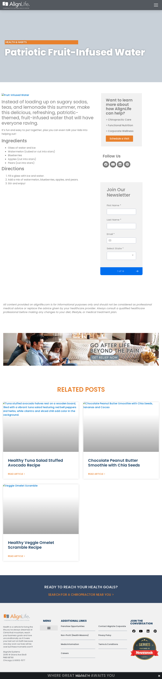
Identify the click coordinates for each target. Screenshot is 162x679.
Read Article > (16, 473)
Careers (65, 653)
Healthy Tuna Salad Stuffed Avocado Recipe (35, 463)
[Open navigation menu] (156, 5)
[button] (49, 628)
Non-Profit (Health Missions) (75, 635)
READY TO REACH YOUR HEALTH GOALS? (81, 587)
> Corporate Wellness (120, 131)
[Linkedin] (120, 164)
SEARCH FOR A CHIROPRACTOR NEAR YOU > (81, 595)
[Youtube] (113, 164)
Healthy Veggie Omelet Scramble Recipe (31, 545)
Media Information (70, 644)
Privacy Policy (104, 635)
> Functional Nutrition (119, 125)
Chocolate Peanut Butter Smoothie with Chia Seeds (114, 463)
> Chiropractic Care (118, 119)
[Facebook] (106, 164)
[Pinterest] (127, 164)
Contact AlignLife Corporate (112, 626)
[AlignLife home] (16, 5)
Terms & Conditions (108, 644)
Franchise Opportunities (72, 626)
